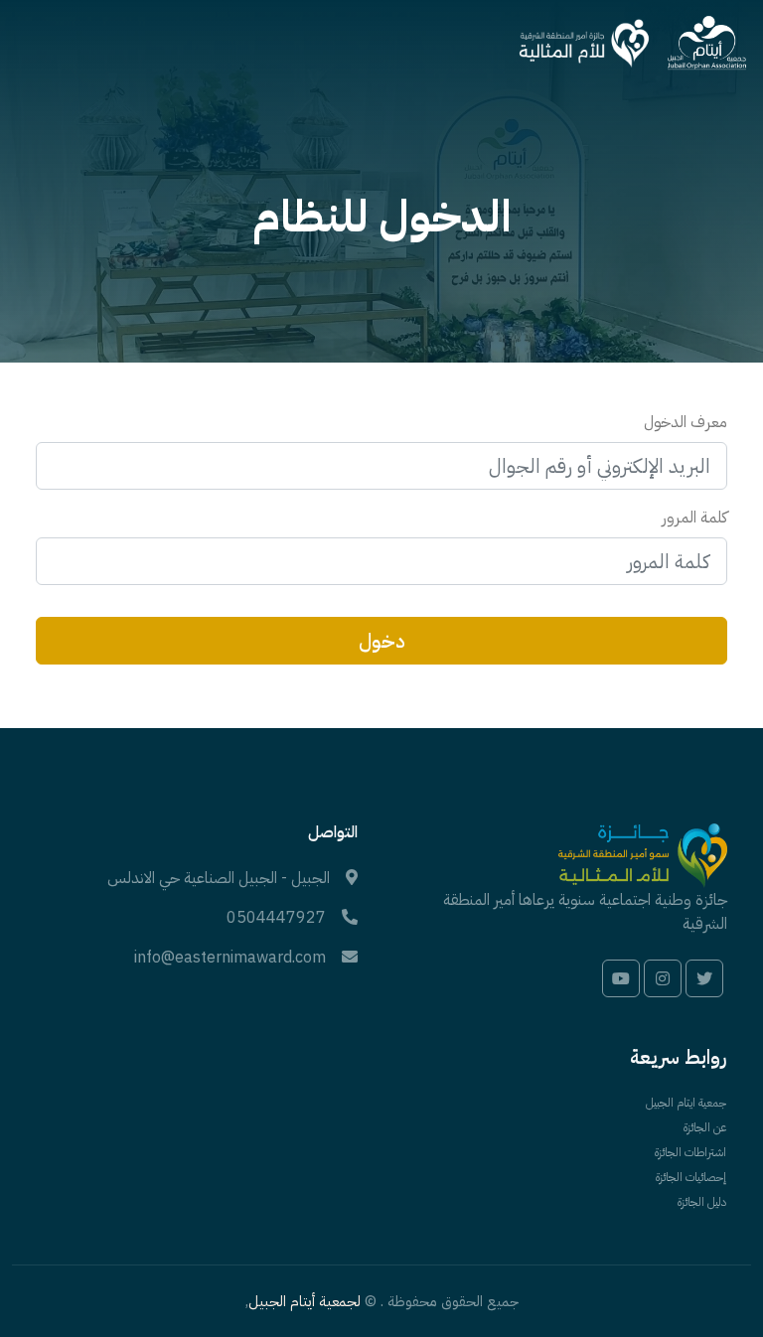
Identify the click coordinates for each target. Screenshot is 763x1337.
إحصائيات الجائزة (691, 1177)
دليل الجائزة (702, 1202)
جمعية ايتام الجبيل (686, 1103)
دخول (382, 641)
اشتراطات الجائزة (690, 1152)
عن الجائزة (705, 1127)
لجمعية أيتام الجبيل (304, 1301)
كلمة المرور (694, 517)
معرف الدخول (685, 422)
